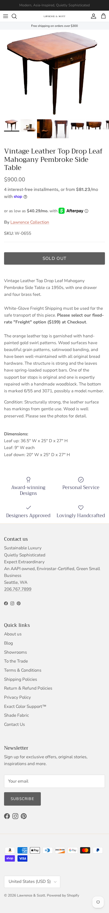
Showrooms (15, 652)
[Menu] (5, 16)
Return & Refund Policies (28, 688)
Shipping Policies (20, 679)
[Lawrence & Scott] (54, 16)
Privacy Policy (17, 697)
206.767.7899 (17, 589)
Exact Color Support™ (25, 706)
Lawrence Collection (29, 222)
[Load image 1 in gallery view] (54, 73)
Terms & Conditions (22, 670)
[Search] (16, 16)
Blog (8, 643)
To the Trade (16, 661)
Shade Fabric (16, 715)
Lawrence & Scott (31, 895)
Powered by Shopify (63, 895)
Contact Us (14, 724)
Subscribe (22, 798)
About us (13, 634)
